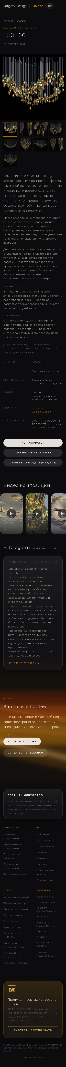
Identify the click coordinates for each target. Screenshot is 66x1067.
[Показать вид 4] (56, 129)
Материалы (43, 852)
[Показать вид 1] (10, 129)
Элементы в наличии (16, 873)
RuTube (41, 931)
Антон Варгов (45, 840)
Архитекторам (12, 927)
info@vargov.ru (45, 896)
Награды (41, 864)
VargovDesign (15, 6)
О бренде (42, 834)
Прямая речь (44, 880)
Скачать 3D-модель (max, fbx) (33, 462)
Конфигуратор (33, 442)
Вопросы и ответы (15, 962)
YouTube (41, 936)
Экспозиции (11, 921)
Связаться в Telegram (25, 752)
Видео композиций (15, 909)
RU (50, 6)
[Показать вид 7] (41, 145)
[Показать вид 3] (41, 129)
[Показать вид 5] (10, 145)
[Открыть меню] (60, 6)
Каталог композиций (16, 897)
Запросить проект (22, 741)
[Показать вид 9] (10, 160)
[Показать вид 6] (25, 145)
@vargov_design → (46, 548)
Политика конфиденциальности (42, 1047)
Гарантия (42, 858)
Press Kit (7, 1050)
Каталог (8, 20)
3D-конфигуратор (14, 903)
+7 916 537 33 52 (45, 902)
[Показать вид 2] (25, 129)
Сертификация (12, 915)
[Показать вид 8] (56, 145)
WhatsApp (42, 916)
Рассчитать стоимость (33, 452)
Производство (45, 846)
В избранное (14, 44)
